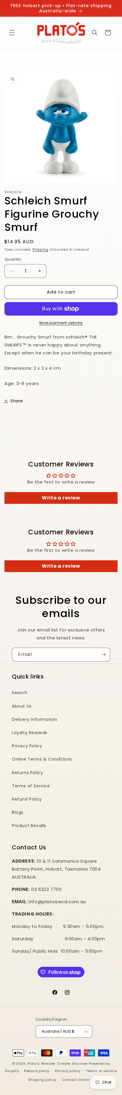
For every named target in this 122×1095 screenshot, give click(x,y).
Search (20, 693)
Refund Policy (27, 799)
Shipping (40, 249)
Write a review (61, 497)
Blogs (17, 812)
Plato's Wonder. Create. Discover (58, 1063)
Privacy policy (68, 1071)
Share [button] (16, 401)
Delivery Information (34, 719)
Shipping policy (42, 1079)
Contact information (80, 1079)
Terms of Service (31, 786)
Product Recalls (29, 826)
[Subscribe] (103, 654)
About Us (22, 706)
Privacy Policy (27, 746)
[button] (11, 32)
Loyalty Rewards (29, 733)
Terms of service (101, 1071)
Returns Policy (27, 773)
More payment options (61, 322)
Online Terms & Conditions (42, 759)
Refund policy (36, 1071)
